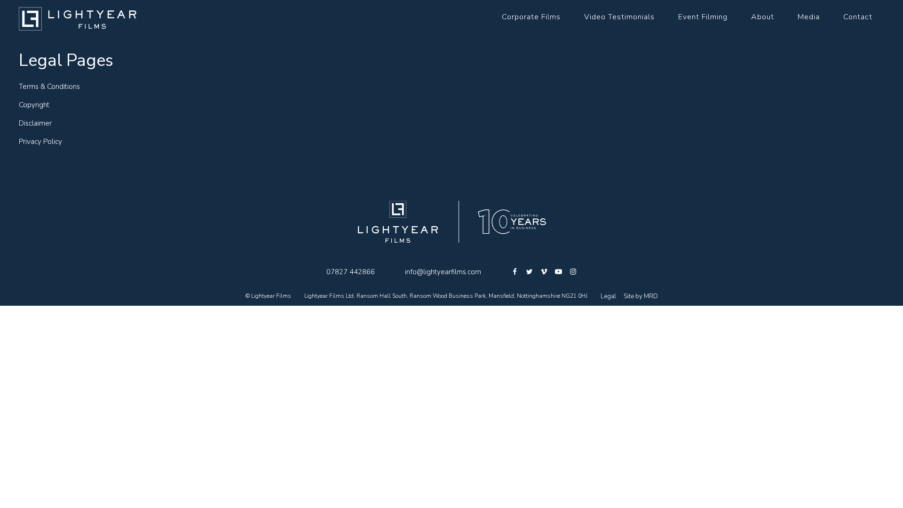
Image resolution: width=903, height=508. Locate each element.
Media (809, 17)
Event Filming (703, 17)
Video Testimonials (619, 17)
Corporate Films (531, 17)
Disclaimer (35, 123)
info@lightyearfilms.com (443, 272)
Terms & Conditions (49, 86)
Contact (857, 17)
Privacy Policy (40, 141)
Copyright (34, 105)
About (762, 17)
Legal (608, 296)
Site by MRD (641, 296)
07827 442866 (350, 272)
